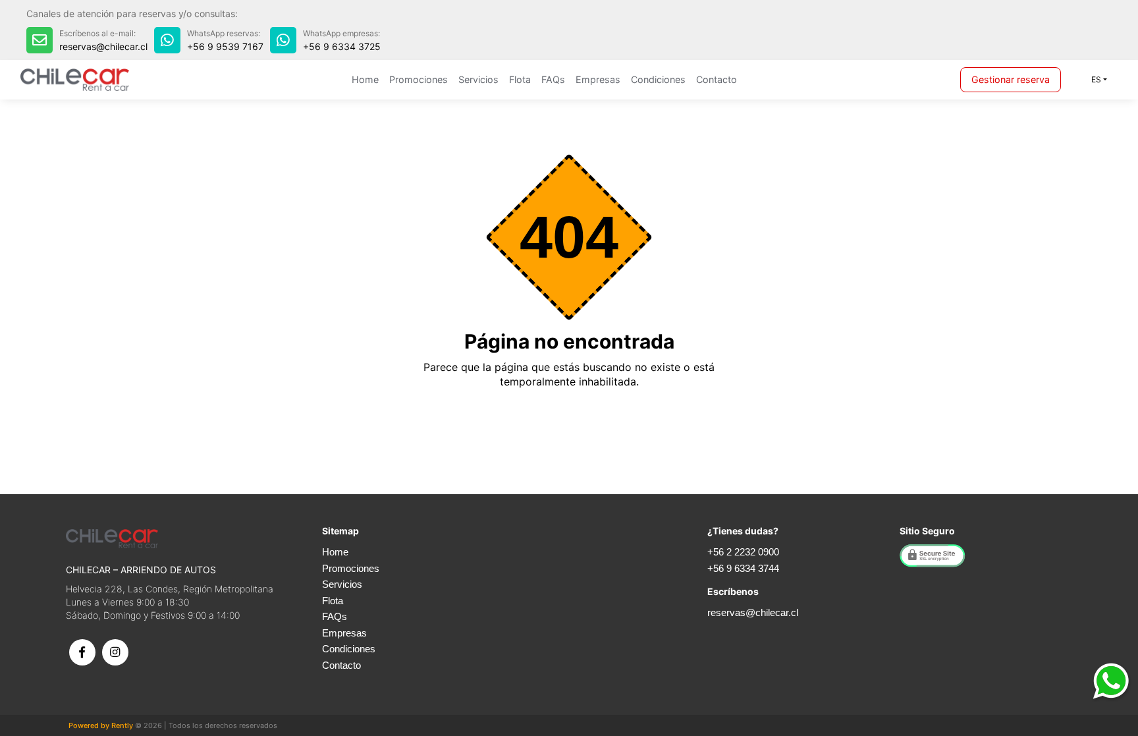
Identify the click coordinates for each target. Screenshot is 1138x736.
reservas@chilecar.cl (103, 46)
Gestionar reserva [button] (1010, 79)
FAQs (553, 79)
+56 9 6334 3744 (743, 568)
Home (365, 79)
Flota (520, 79)
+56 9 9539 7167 (225, 46)
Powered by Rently (100, 725)
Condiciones (658, 79)
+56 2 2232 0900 (743, 551)
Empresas (598, 79)
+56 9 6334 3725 (342, 46)
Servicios (478, 79)
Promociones (418, 79)
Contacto (716, 79)
